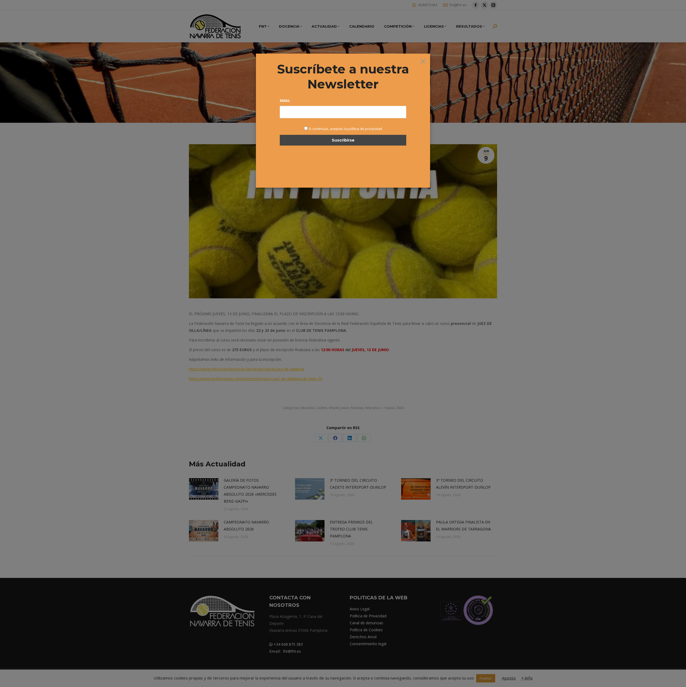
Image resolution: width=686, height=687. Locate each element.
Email (285, 100)
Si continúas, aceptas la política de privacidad (345, 128)
